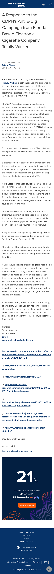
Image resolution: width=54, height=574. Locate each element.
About (26, 538)
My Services (25, 541)
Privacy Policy (33, 558)
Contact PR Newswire (27, 532)
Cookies (27, 565)
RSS (45, 562)
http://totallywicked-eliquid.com (17, 451)
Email (5, 336)
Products (26, 535)
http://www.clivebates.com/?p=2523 (23, 376)
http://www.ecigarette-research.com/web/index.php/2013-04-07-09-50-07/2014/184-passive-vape (26, 388)
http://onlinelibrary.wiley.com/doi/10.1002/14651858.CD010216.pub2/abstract (26, 404)
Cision (31, 569)
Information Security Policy (18, 562)
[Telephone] (43, 4)
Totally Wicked (10, 82)
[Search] (50, 4)
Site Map (36, 562)
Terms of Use (18, 558)
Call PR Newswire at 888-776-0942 (27, 549)
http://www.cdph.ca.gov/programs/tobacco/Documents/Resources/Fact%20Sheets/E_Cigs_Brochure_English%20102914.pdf (27, 355)
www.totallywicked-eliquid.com (17, 340)
